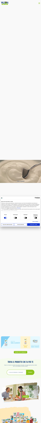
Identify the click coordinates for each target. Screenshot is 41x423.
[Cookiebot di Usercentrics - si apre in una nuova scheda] (35, 198)
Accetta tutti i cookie (33, 224)
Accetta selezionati (20, 224)
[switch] (15, 218)
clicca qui (18, 207)
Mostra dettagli (35, 221)
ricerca (30, 372)
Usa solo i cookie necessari (7, 224)
